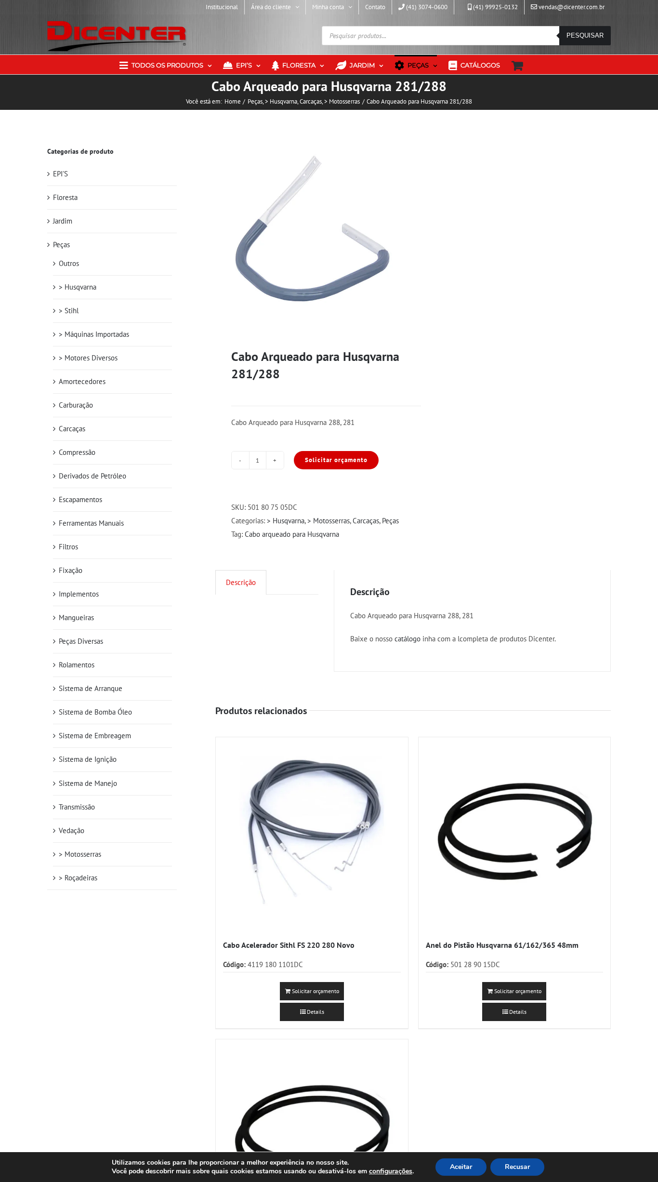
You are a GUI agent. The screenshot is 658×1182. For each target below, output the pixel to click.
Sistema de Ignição (88, 759)
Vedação (71, 830)
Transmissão (77, 806)
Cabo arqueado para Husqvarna (292, 534)
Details (315, 1011)
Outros (69, 263)
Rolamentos (76, 664)
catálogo (408, 638)
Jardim (62, 221)
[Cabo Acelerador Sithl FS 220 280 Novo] (312, 833)
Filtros (68, 546)
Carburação (76, 405)
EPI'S (60, 173)
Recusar (517, 1166)
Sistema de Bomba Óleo (95, 712)
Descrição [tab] (241, 582)
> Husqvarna (285, 520)
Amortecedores (82, 381)
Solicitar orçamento (336, 460)
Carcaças (366, 520)
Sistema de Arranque (90, 688)
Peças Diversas (81, 641)
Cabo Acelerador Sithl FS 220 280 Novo (289, 945)
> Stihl (69, 310)
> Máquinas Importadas (94, 334)
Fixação (70, 570)
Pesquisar (585, 35)
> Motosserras (328, 520)
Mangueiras (76, 617)
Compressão (77, 452)
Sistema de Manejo (88, 783)
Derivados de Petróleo (92, 475)
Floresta (65, 197)
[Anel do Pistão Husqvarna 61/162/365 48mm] (514, 833)
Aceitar (461, 1166)
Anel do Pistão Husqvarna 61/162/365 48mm (502, 945)
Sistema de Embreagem (95, 735)
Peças (390, 520)
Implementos (79, 593)
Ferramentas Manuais (91, 523)
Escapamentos (80, 499)
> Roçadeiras (78, 877)
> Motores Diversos (88, 357)
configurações (390, 1171)
